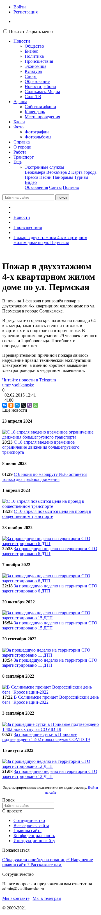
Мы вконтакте (15, 898)
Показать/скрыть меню (31, 31)
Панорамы (63, 177)
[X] (23, 405)
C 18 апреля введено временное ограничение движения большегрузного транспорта (40, 447)
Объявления (36, 187)
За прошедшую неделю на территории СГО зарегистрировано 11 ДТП (49, 663)
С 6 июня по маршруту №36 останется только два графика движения (44, 477)
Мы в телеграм (47, 898)
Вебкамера (35, 172)
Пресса (31, 177)
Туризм (81, 177)
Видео (31, 182)
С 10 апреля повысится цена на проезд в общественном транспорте (46, 514)
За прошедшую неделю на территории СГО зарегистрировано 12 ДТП (49, 774)
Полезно (71, 187)
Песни (45, 177)
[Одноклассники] (10, 405)
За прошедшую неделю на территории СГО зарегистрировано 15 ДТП (49, 625)
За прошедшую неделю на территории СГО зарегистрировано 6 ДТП (49, 551)
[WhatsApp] (35, 405)
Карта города (84, 172)
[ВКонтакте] (4, 405)
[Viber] (29, 405)
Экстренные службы (44, 167)
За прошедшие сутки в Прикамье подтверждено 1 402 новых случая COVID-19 (46, 737)
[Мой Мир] (17, 405)
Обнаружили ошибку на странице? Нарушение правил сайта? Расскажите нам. (47, 862)
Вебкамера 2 (58, 172)
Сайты (55, 187)
